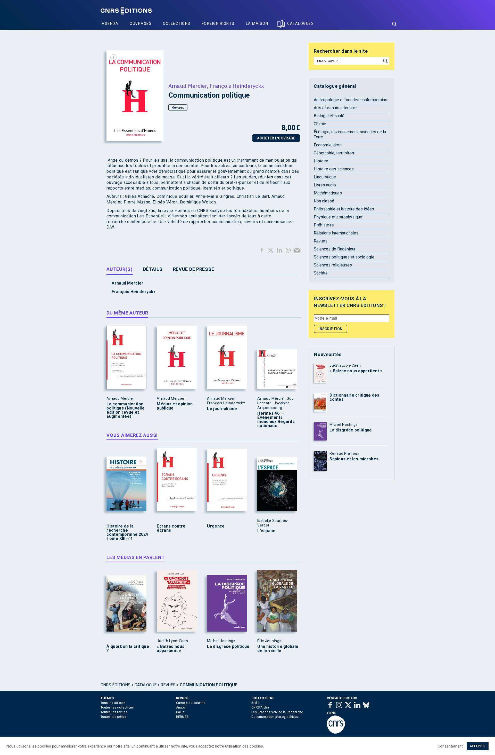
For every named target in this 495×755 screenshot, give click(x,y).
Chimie (320, 123)
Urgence (216, 526)
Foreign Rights (218, 23)
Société (321, 273)
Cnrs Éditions (115, 684)
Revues (178, 107)
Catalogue (145, 684)
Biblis (255, 703)
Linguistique (325, 177)
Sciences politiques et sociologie (344, 257)
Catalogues (300, 23)
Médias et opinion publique (175, 406)
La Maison (257, 23)
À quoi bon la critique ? (127, 648)
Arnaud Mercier (187, 85)
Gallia (180, 712)
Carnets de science (190, 703)
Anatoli (181, 707)
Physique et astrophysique (338, 217)
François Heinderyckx (237, 85)
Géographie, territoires (334, 153)
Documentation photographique (275, 717)
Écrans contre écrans (171, 528)
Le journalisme (222, 409)
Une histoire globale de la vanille (277, 648)
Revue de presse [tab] (193, 269)
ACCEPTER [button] (477, 746)
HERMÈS (182, 717)
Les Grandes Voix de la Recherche (277, 712)
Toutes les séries (114, 717)
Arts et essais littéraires (336, 107)
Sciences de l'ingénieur (335, 249)
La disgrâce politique (228, 646)
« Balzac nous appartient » (170, 648)
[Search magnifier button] (394, 24)
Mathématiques (328, 193)
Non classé (324, 201)
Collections (177, 23)
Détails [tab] (153, 269)
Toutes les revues (114, 712)
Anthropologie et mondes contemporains (350, 99)
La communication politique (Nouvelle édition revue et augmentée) (125, 410)
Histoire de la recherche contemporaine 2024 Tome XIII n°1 (127, 532)
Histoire (321, 161)
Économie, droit (328, 145)
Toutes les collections (117, 707)
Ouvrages (141, 23)
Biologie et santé (329, 115)
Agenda (110, 23)
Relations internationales (336, 233)
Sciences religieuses (333, 265)
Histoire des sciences (334, 169)
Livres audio (325, 185)
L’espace (266, 531)
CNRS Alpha (260, 707)
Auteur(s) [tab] (119, 269)
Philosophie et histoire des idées (344, 209)
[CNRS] (336, 732)
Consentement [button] (450, 746)
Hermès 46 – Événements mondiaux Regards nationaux (276, 419)
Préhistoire (324, 225)
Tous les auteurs (113, 703)
